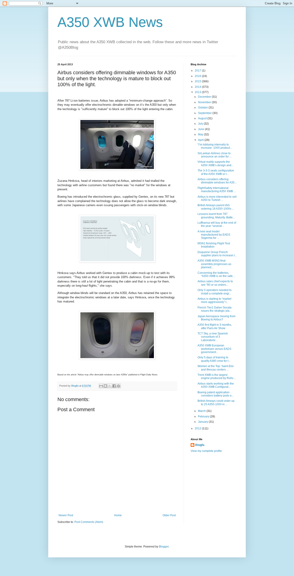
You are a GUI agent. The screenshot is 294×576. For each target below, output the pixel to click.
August (202, 118)
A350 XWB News (110, 22)
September (205, 113)
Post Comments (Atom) (88, 522)
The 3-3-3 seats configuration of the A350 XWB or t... (216, 172)
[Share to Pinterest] (118, 386)
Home (118, 515)
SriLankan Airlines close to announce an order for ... (215, 155)
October (203, 107)
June (201, 129)
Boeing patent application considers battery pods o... (216, 394)
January (203, 421)
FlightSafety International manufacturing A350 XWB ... (217, 189)
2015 (198, 81)
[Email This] (101, 386)
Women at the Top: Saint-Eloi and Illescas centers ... (216, 368)
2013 (198, 92)
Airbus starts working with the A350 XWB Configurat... (216, 385)
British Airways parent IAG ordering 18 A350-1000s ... (216, 207)
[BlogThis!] (105, 386)
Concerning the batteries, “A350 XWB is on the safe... (216, 274)
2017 (198, 70)
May (201, 134)
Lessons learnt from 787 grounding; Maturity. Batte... (216, 215)
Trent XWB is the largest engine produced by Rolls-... (217, 376)
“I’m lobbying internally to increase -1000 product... (215, 146)
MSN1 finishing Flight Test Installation (214, 245)
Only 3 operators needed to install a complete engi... (215, 291)
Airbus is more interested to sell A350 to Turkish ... (217, 198)
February (204, 416)
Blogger (164, 546)
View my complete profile (206, 451)
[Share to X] (109, 386)
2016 (198, 76)
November (205, 102)
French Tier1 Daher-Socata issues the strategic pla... (215, 309)
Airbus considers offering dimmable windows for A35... (217, 181)
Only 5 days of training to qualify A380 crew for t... (214, 359)
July (201, 123)
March (202, 411)
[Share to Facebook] (114, 386)
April (201, 140)
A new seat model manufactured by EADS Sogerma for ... (214, 235)
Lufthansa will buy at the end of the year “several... (217, 224)
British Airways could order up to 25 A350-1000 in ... (216, 402)
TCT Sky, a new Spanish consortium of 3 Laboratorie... (213, 337)
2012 (198, 428)
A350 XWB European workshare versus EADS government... (214, 349)
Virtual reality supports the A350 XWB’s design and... (215, 163)
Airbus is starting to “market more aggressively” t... (214, 300)
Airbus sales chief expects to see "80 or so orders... (215, 283)
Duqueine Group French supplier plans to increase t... (217, 254)
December (205, 96)
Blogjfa (199, 445)
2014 (198, 86)
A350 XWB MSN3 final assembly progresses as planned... (214, 264)
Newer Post (66, 515)
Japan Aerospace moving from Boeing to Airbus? (216, 318)
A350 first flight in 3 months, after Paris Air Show (215, 326)
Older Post (169, 515)
